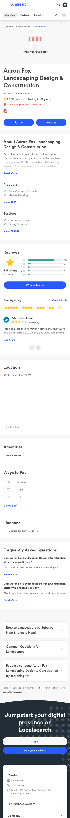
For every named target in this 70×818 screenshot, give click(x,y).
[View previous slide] (31, 347)
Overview (10, 15)
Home (5, 688)
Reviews (24, 15)
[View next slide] (38, 347)
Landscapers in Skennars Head (26, 688)
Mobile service (13, 455)
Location (38, 15)
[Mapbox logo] (11, 427)
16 (65, 260)
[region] (35, 405)
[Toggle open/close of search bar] (59, 5)
